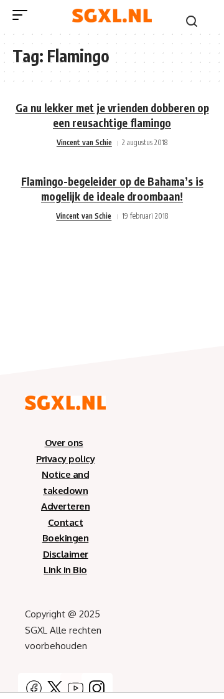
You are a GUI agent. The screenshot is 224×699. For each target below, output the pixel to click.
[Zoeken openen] (192, 21)
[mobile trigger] (23, 15)
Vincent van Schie (84, 142)
